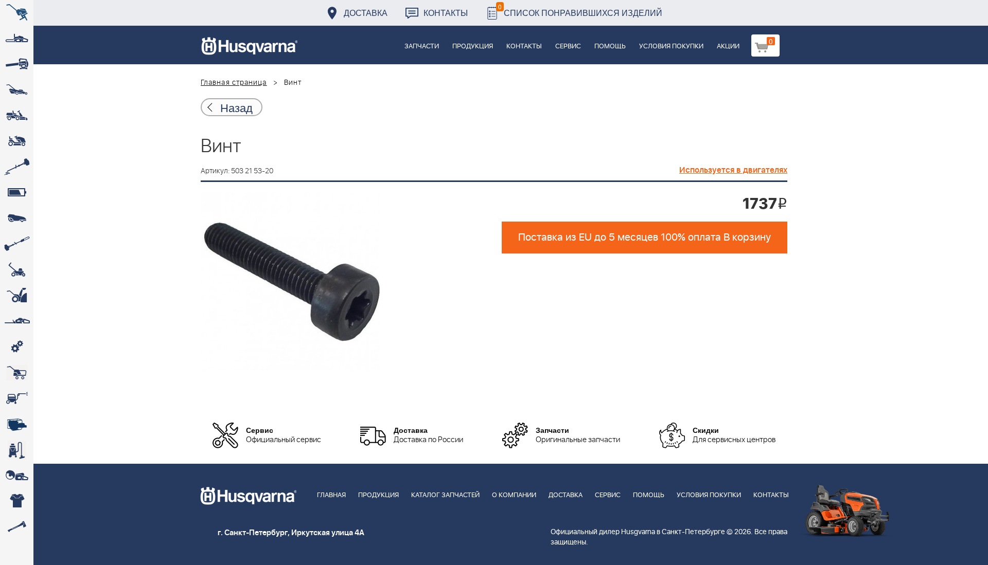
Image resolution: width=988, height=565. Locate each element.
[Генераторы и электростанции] (16, 373)
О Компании (514, 495)
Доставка (365, 13)
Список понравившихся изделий (580, 10)
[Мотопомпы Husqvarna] (16, 424)
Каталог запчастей (445, 495)
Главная (331, 495)
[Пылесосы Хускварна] (16, 450)
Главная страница (234, 83)
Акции (728, 46)
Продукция (472, 46)
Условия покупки (671, 46)
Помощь (610, 46)
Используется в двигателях (733, 170)
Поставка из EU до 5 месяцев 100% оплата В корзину (644, 237)
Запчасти (421, 46)
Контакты (446, 13)
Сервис (568, 46)
